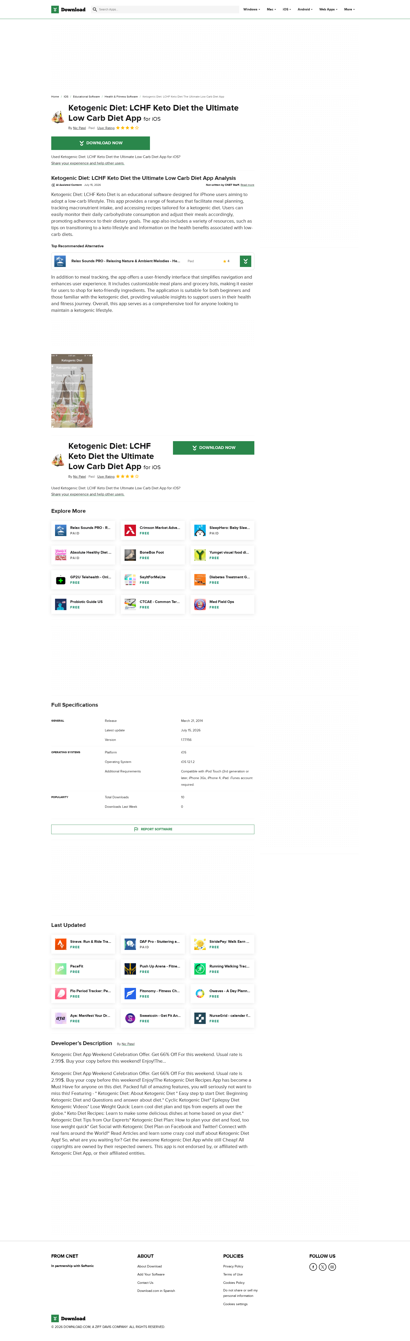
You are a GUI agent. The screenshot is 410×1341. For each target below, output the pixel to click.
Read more (247, 185)
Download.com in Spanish (156, 1291)
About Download (149, 1266)
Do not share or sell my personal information (240, 1293)
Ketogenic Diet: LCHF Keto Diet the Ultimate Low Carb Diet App (153, 113)
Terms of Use (233, 1274)
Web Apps (327, 9)
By (77, 128)
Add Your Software (151, 1274)
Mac (270, 9)
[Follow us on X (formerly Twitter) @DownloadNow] (322, 1267)
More (348, 9)
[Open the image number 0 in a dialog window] (72, 391)
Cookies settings (235, 1304)
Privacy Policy (233, 1266)
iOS (285, 9)
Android (304, 9)
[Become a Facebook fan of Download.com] (313, 1267)
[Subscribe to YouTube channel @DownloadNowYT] (332, 1267)
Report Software (156, 829)
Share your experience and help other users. (88, 163)
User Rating (106, 128)
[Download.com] (68, 9)
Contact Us (145, 1283)
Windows (250, 9)
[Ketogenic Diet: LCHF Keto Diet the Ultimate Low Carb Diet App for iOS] (58, 117)
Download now (104, 143)
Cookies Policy (234, 1283)
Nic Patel (128, 1044)
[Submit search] (95, 9)
